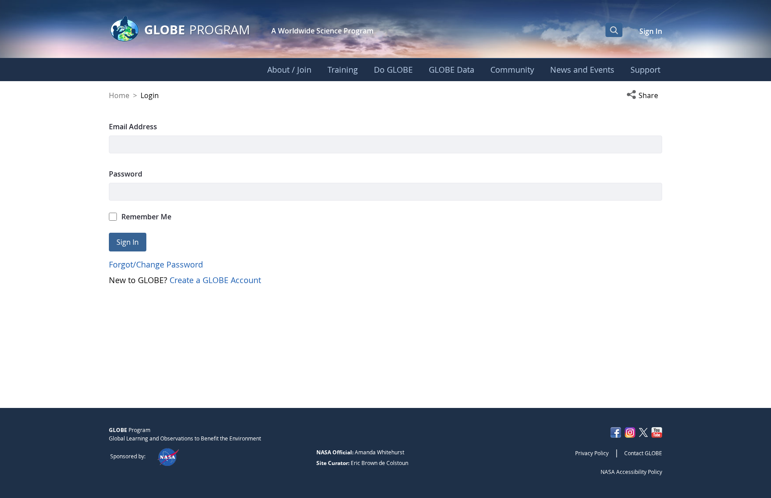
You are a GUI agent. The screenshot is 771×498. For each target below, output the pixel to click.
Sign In (650, 31)
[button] (644, 95)
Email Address (133, 127)
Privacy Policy (592, 453)
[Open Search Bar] (613, 30)
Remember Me (146, 217)
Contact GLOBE (643, 453)
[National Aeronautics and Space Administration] (168, 456)
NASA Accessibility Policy (631, 471)
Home (119, 95)
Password (125, 174)
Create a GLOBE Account (215, 280)
